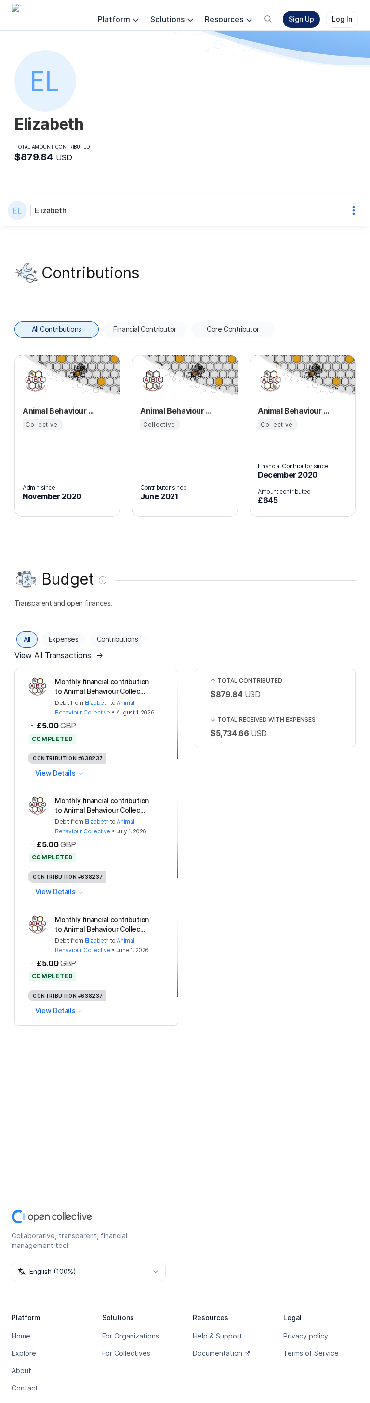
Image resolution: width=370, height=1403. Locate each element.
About (21, 1370)
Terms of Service (311, 1353)
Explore (24, 1353)
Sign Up (301, 19)
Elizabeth (50, 210)
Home (21, 1336)
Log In (342, 19)
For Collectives (126, 1353)
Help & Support (217, 1336)
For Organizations (130, 1336)
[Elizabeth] (19, 210)
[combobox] (89, 1271)
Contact (25, 1388)
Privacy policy (305, 1336)
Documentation (217, 1353)
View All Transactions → (58, 655)
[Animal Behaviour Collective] (34, 380)
